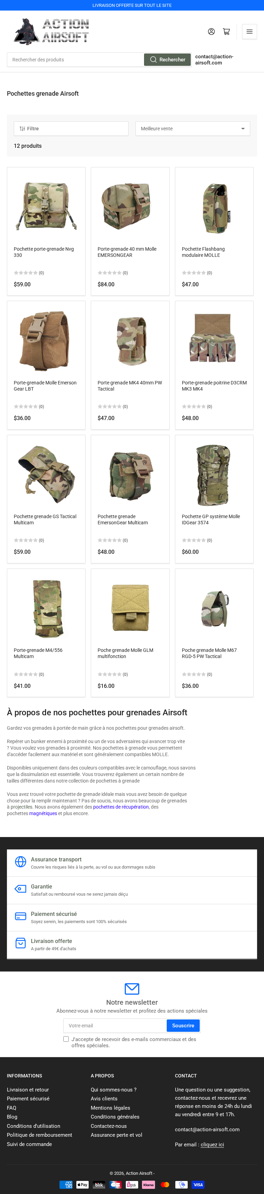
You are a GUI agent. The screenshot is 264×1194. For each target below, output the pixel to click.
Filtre (33, 128)
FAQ (11, 1108)
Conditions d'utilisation (33, 1126)
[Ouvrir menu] (249, 31)
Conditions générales (115, 1117)
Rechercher (172, 60)
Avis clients (104, 1099)
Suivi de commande (29, 1144)
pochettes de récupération (121, 807)
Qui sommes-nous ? (113, 1090)
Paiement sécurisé (28, 1099)
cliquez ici (212, 1145)
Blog (12, 1117)
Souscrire (183, 1026)
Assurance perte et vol (116, 1135)
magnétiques (43, 813)
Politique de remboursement (39, 1135)
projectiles (21, 807)
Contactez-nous (109, 1126)
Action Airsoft (139, 1173)
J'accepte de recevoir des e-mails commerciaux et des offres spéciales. (134, 1042)
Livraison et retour (28, 1090)
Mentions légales (110, 1108)
